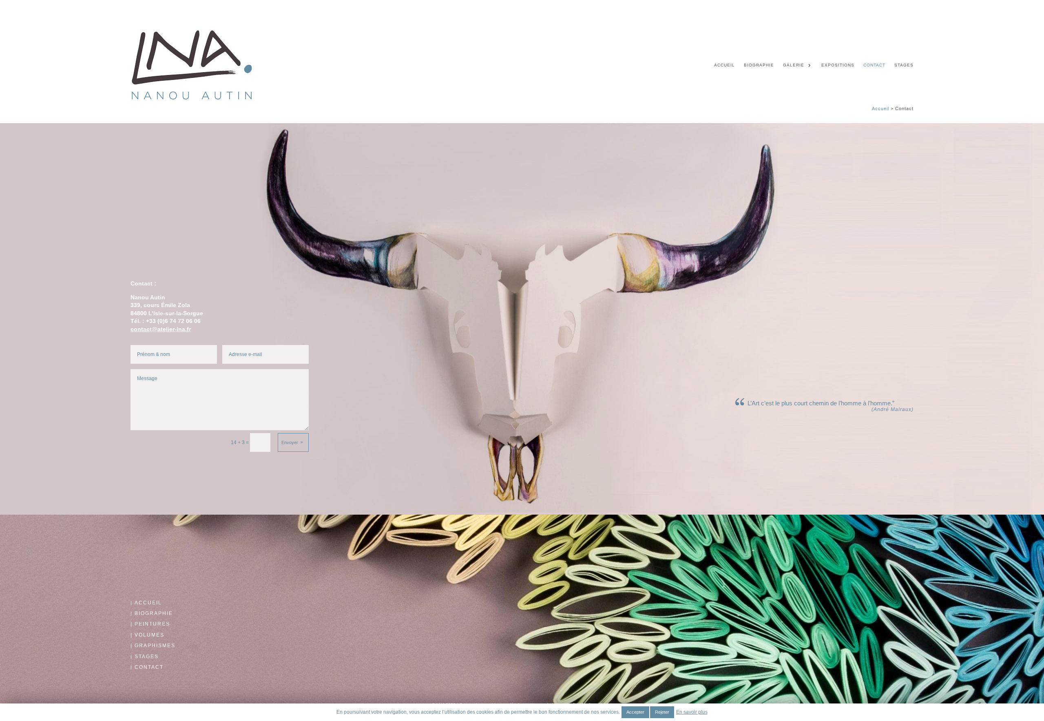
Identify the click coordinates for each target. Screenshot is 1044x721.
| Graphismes (152, 645)
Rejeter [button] (662, 712)
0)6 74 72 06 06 (180, 321)
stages (147, 656)
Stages (904, 65)
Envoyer (289, 442)
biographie (154, 613)
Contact (874, 65)
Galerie (793, 65)
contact (149, 667)
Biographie (759, 65)
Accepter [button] (635, 712)
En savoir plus (692, 712)
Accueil (724, 65)
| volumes (147, 635)
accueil (148, 603)
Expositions (837, 65)
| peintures (150, 624)
